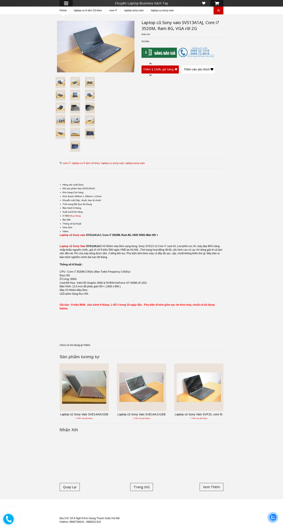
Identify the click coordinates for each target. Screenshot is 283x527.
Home (63, 10)
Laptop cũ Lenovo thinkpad (140, 510)
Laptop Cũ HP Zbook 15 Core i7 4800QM (127, 513)
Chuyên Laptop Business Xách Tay (141, 3)
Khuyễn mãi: (69, 200)
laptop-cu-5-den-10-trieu (88, 10)
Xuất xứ (67, 212)
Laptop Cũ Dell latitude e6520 (128, 515)
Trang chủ (65, 510)
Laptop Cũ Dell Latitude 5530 (89, 515)
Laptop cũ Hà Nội (190, 510)
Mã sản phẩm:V (71, 188)
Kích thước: (69, 196)
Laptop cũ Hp (86, 510)
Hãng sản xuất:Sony (73, 184)
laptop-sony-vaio (134, 10)
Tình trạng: (68, 204)
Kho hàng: (68, 192)
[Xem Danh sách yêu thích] (203, 3)
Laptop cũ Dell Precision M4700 (197, 511)
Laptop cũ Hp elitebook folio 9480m (110, 511)
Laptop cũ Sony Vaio (72, 246)
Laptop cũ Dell (109, 510)
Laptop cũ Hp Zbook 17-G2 (169, 513)
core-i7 (113, 10)
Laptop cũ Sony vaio (72, 235)
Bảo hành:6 (69, 208)
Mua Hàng (75, 215)
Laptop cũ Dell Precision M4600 (154, 511)
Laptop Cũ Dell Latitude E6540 (83, 513)
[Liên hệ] (8, 521)
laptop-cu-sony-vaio (162, 10)
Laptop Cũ (168, 510)
